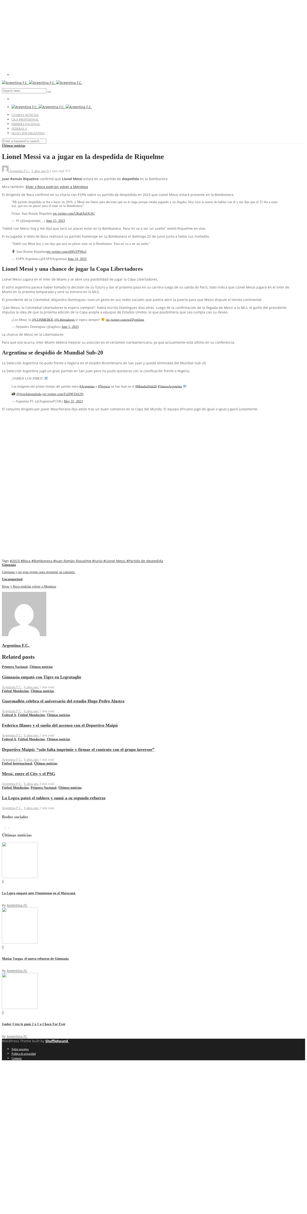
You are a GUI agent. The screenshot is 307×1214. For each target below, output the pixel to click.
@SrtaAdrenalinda (28, 394)
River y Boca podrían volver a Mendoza (57, 186)
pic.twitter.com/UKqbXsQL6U (74, 213)
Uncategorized (12, 579)
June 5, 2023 (70, 327)
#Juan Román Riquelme (72, 561)
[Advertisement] (153, 35)
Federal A (19, 128)
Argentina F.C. (19, 171)
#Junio (97, 561)
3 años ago (39, 171)
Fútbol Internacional (17, 763)
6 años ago (31, 687)
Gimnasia (9, 565)
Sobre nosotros (20, 1049)
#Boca (26, 561)
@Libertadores (64, 319)
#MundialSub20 (146, 386)
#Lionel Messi (114, 561)
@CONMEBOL (42, 319)
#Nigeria (104, 386)
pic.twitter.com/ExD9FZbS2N (62, 394)
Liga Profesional (25, 119)
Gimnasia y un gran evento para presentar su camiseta (39, 572)
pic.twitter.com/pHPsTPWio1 (67, 251)
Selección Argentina (28, 133)
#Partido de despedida (144, 561)
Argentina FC (17, 905)
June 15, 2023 (55, 221)
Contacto (17, 1058)
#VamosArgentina (170, 386)
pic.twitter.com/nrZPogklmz (125, 319)
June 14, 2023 (77, 259)
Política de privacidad (24, 1053)
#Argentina (86, 386)
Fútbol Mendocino (15, 691)
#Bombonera (42, 561)
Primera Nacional (26, 124)
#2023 (15, 561)
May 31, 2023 (73, 401)
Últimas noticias (25, 115)
